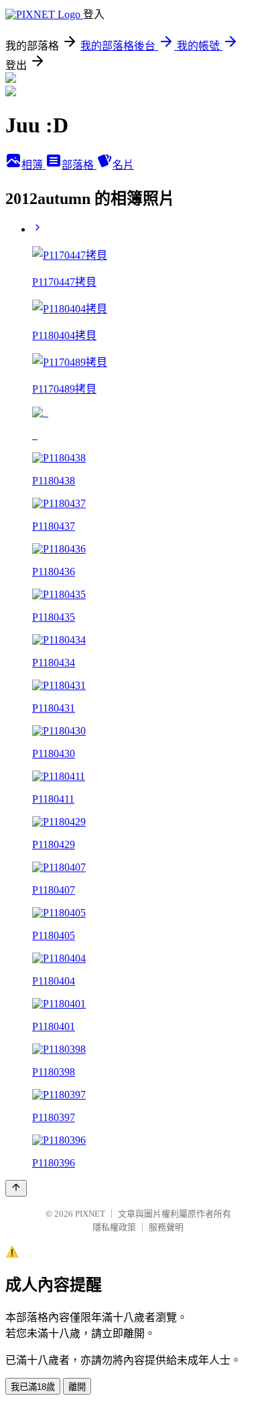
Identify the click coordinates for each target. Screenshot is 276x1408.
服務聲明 (166, 1227)
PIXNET (90, 1214)
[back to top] (16, 1188)
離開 (77, 1387)
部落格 (79, 165)
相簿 (33, 165)
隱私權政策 (114, 1227)
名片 (123, 165)
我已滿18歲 (33, 1387)
